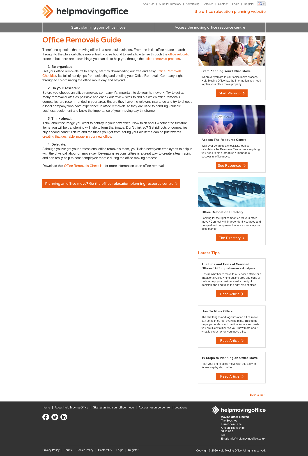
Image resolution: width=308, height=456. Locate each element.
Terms (68, 450)
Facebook (45, 417)
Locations (181, 407)
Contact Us (105, 450)
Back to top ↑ (258, 394)
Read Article (230, 294)
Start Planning (230, 93)
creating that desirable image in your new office (76, 136)
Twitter (54, 417)
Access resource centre (154, 407)
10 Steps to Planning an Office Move (230, 358)
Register (249, 4)
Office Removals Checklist (83, 166)
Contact (223, 4)
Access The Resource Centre (224, 139)
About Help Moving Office (71, 407)
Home (46, 407)
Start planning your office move (98, 27)
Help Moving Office (85, 11)
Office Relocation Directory (222, 212)
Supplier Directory (170, 4)
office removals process (162, 59)
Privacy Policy (51, 450)
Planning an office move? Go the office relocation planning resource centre (109, 183)
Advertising (193, 4)
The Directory (230, 238)
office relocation (179, 54)
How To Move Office (217, 311)
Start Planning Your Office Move (226, 71)
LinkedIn (63, 417)
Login (235, 4)
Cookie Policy (84, 450)
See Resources (230, 166)
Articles (208, 4)
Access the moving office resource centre (210, 27)
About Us (148, 4)
